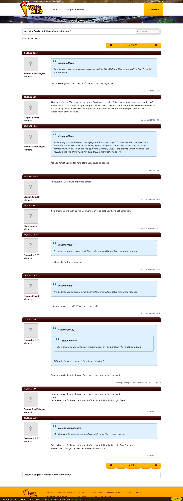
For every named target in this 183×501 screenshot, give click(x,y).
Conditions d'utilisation (70, 496)
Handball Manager (106, 492)
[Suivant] (146, 45)
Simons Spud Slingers (34, 73)
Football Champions (88, 492)
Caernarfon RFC (31, 255)
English (37, 31)
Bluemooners (30, 226)
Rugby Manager (53, 492)
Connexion (154, 9)
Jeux (55, 9)
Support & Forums (75, 9)
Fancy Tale (129, 492)
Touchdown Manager (70, 492)
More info (79, 499)
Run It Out (139, 492)
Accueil (27, 31)
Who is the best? (62, 31)
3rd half (47, 31)
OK (176, 499)
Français (157, 1)
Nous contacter (52, 496)
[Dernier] (156, 45)
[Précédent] (121, 45)
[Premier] (111, 45)
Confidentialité (87, 496)
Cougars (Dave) (31, 117)
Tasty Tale (119, 492)
